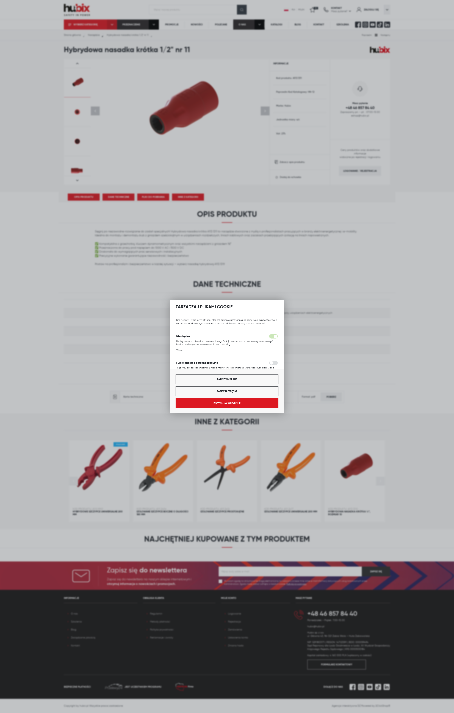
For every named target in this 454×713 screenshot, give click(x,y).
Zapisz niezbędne (227, 391)
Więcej (179, 350)
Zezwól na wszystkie (227, 403)
